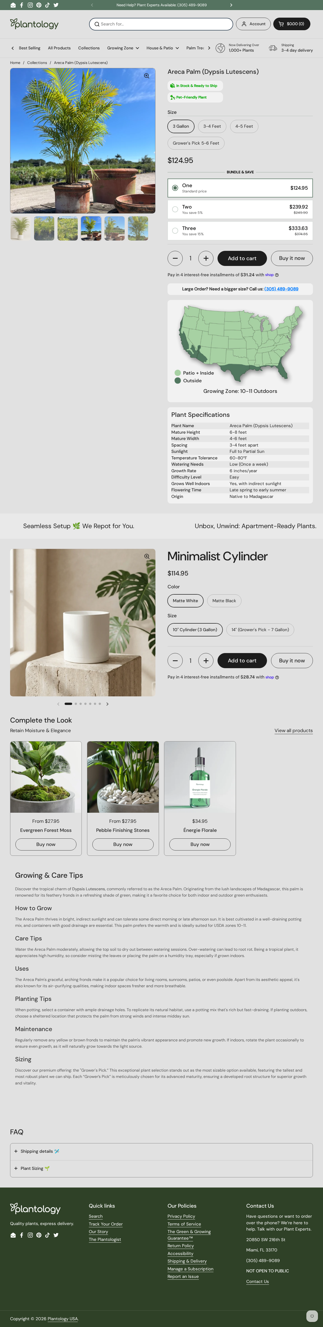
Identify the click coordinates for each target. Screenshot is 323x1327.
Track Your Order (106, 1224)
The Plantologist (105, 1239)
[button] (291, 24)
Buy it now (292, 258)
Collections (37, 62)
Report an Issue (183, 1276)
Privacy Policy (181, 1216)
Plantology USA (63, 1318)
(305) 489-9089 (281, 289)
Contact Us (257, 1281)
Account (257, 23)
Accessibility (180, 1253)
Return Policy (181, 1245)
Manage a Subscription (190, 1269)
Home (15, 62)
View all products (294, 730)
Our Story (98, 1231)
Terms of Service (184, 1224)
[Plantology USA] (34, 24)
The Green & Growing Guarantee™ (189, 1235)
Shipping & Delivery (187, 1261)
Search (96, 1216)
